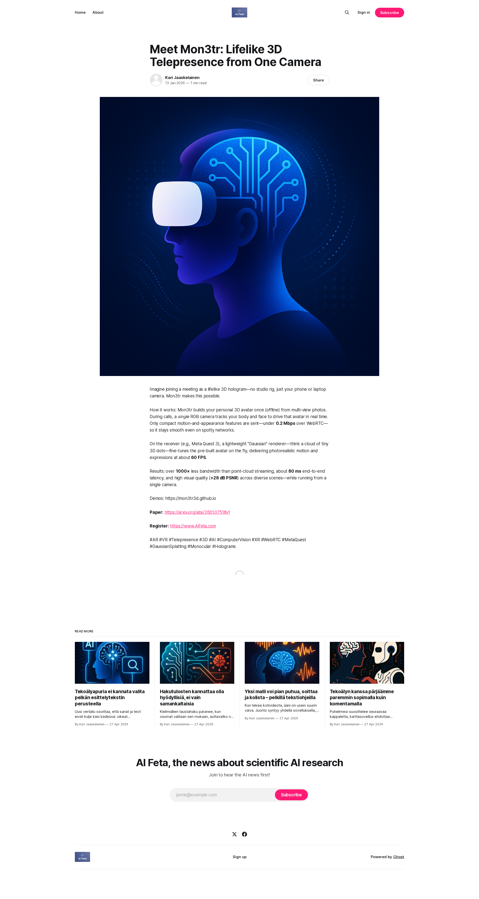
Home (80, 12)
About (98, 12)
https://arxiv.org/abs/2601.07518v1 (197, 512)
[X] (234, 834)
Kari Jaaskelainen (182, 77)
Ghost (398, 856)
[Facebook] (244, 834)
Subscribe (389, 12)
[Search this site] (347, 12)
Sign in (364, 12)
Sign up (239, 856)
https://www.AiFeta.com (193, 526)
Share (318, 80)
